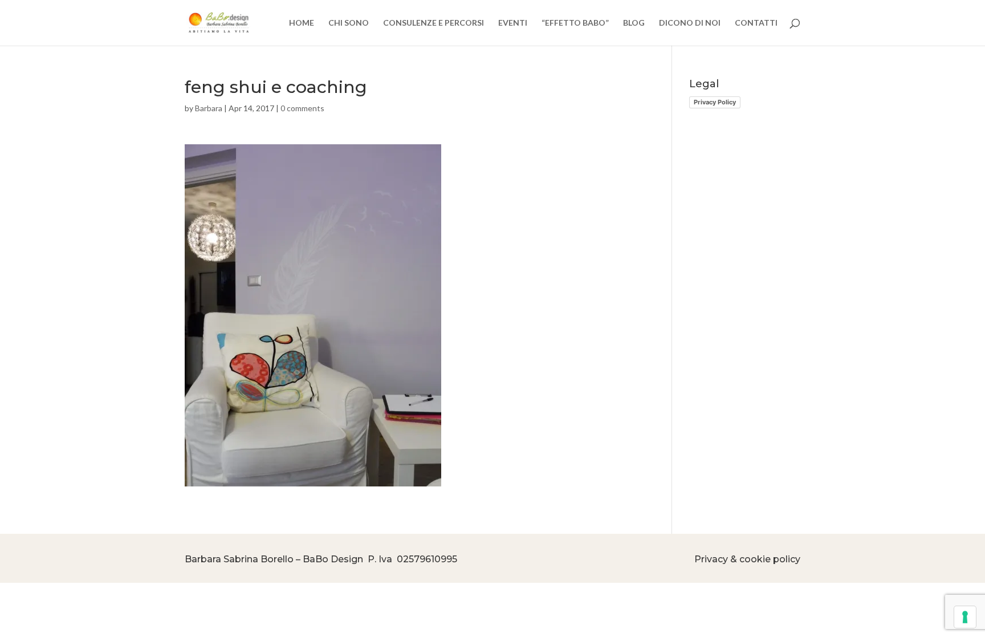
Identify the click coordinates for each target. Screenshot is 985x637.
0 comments (302, 108)
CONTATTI (756, 23)
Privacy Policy (715, 102)
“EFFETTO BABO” (575, 23)
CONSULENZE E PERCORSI (433, 23)
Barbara (208, 108)
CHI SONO (348, 23)
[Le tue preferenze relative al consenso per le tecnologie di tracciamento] (965, 617)
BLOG (634, 23)
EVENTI (512, 23)
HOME (301, 23)
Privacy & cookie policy (747, 559)
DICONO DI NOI (690, 23)
